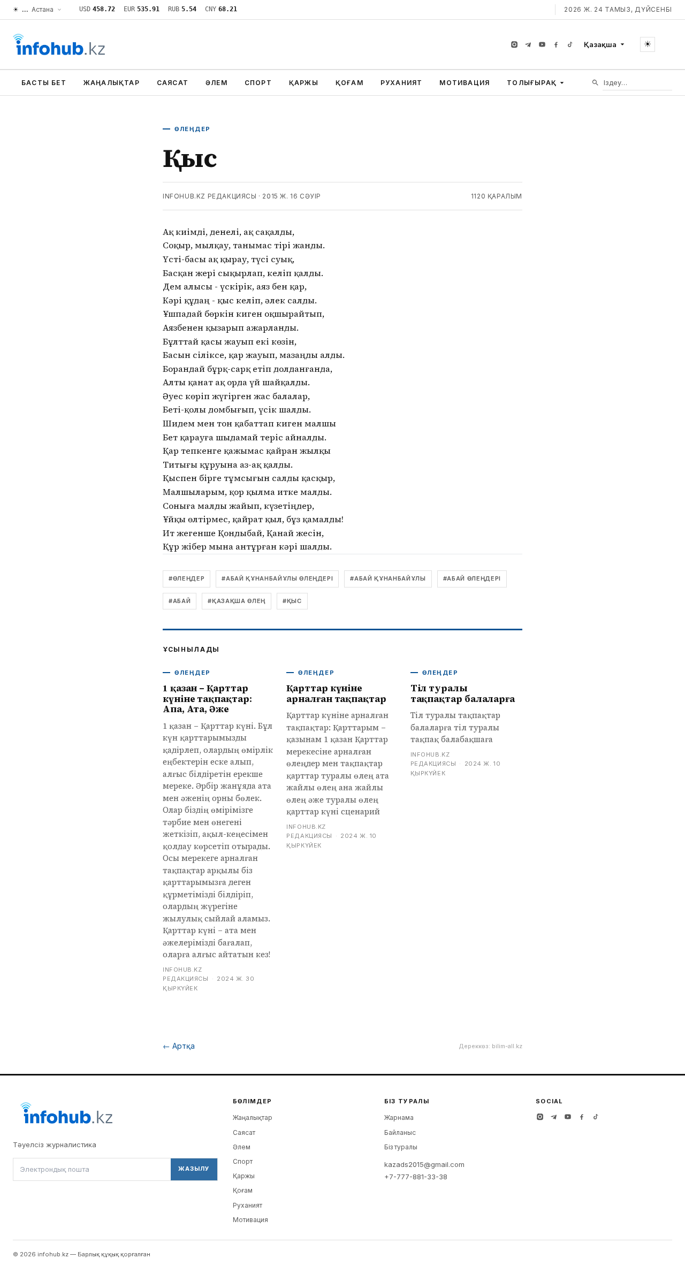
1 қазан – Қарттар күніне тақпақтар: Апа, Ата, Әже (207, 698)
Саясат (172, 83)
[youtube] (542, 44)
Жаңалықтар (111, 83)
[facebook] (556, 44)
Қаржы (303, 83)
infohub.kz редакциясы (210, 196)
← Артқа (179, 1045)
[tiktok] (570, 44)
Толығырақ (532, 83)
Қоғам (349, 83)
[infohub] (59, 44)
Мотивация (464, 83)
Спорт (258, 83)
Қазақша (600, 44)
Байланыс (400, 1132)
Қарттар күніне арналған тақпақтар (336, 693)
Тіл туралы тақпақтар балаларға (462, 693)
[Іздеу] (595, 83)
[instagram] (514, 44)
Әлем (216, 83)
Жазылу (193, 1168)
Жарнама (399, 1117)
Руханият (401, 83)
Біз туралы (400, 1147)
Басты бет (43, 83)
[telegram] (528, 44)
